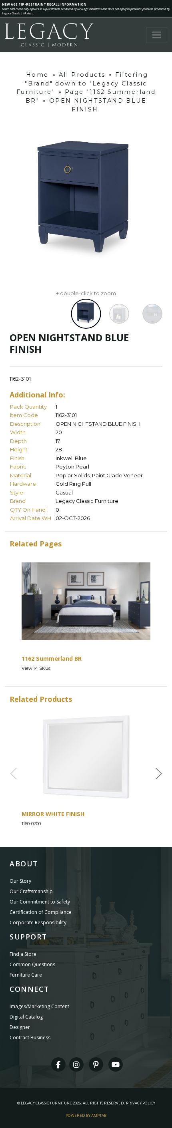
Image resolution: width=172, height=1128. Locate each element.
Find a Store (23, 954)
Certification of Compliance (41, 912)
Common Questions (32, 964)
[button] (158, 774)
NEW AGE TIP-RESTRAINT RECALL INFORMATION (44, 4)
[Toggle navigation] (156, 35)
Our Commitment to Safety (40, 901)
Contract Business (30, 1037)
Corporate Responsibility (38, 922)
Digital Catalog (26, 1016)
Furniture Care (26, 974)
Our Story (20, 881)
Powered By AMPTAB (86, 1115)
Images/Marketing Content (39, 1006)
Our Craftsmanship (31, 891)
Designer (20, 1027)
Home (37, 74)
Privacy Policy (140, 1103)
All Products (82, 74)
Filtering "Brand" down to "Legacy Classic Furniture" (82, 83)
